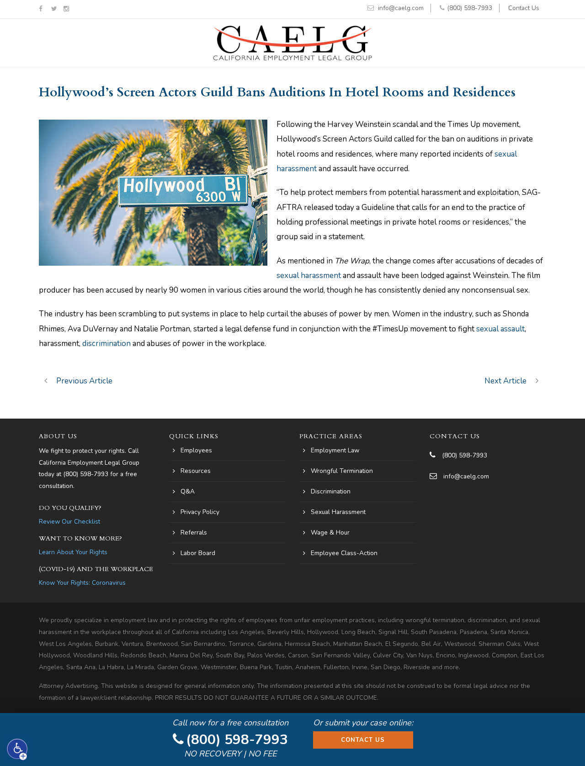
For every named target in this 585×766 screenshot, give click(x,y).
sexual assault (500, 329)
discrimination (106, 343)
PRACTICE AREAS (330, 436)
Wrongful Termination (342, 471)
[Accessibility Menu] (17, 749)
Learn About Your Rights (73, 552)
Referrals (194, 532)
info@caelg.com (401, 8)
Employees (196, 450)
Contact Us (523, 8)
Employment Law (335, 450)
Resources (196, 471)
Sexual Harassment (338, 512)
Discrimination (331, 491)
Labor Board (198, 553)
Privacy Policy (200, 512)
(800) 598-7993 (469, 8)
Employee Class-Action (344, 553)
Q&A (188, 491)
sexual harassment (309, 275)
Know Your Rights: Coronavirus (82, 582)
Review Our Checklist (69, 521)
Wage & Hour (330, 532)
